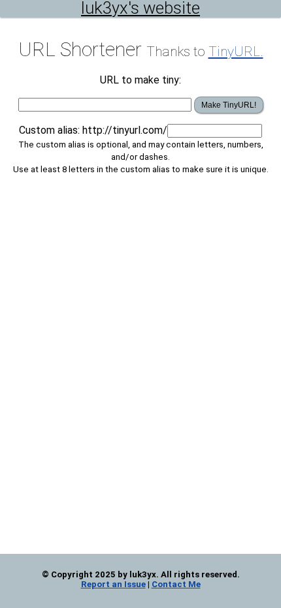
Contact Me (176, 584)
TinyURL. (235, 51)
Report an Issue (113, 584)
